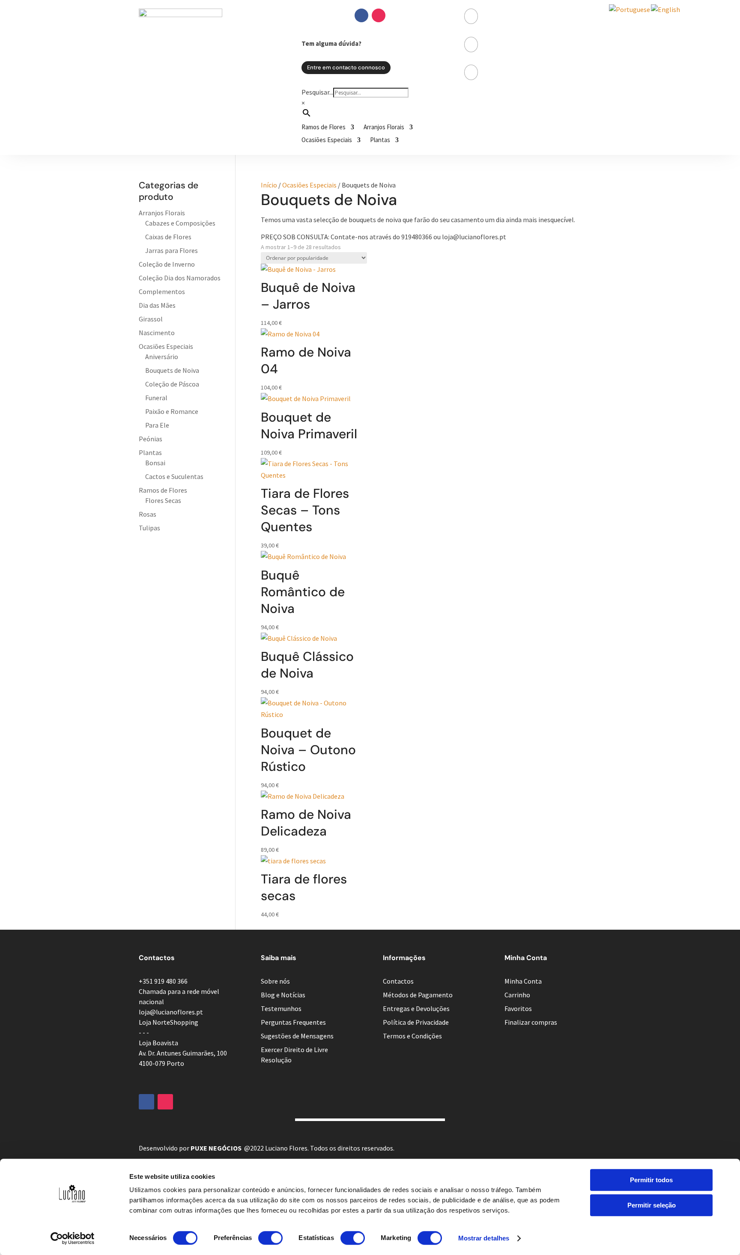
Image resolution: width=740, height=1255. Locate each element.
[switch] (270, 1238)
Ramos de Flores (323, 127)
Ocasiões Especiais (326, 140)
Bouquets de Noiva (172, 370)
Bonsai (155, 462)
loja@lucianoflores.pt (171, 1012)
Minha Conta (523, 981)
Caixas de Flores (168, 236)
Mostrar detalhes (484, 1238)
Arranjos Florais (384, 127)
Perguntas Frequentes (293, 1022)
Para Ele (157, 425)
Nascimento (157, 332)
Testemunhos (281, 1008)
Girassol (151, 319)
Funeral (156, 397)
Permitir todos (651, 1180)
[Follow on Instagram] (378, 15)
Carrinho (517, 994)
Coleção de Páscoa (172, 384)
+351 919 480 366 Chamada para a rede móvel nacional (179, 991)
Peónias (150, 438)
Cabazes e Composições (180, 223)
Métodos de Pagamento (418, 994)
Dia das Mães (157, 305)
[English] (666, 9)
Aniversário (161, 356)
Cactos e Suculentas (174, 476)
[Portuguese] (630, 9)
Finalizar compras (530, 1022)
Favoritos (518, 1008)
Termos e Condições (412, 1036)
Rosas (147, 514)
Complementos (162, 291)
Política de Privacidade (416, 1022)
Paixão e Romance (171, 411)
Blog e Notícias (283, 994)
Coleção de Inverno (167, 264)
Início (269, 185)
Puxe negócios (216, 1148)
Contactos (398, 981)
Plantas (380, 140)
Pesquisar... (317, 92)
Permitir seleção (651, 1205)
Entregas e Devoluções (416, 1008)
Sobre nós (275, 981)
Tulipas (149, 527)
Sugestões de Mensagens (297, 1036)
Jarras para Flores (171, 250)
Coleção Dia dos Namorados (180, 278)
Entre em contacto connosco (346, 67)
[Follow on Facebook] (361, 15)
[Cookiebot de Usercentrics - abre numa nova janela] (72, 1238)
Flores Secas (163, 500)
